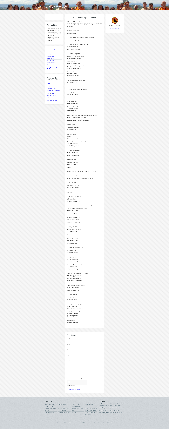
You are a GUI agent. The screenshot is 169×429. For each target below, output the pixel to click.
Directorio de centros (52, 52)
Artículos (59, 86)
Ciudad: (69, 349)
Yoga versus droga (49, 412)
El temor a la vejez (76, 404)
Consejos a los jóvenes (90, 410)
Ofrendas (49, 95)
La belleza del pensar (50, 404)
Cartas (54, 88)
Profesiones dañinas (76, 406)
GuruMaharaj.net (56, 7)
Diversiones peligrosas (63, 412)
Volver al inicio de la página (73, 389)
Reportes (49, 98)
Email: (68, 344)
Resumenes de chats (52, 100)
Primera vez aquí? (51, 49)
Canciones (49, 88)
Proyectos (49, 97)
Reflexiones (55, 97)
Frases (48, 93)
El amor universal (49, 406)
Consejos (49, 92)
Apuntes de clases (51, 86)
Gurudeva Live (50, 60)
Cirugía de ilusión (62, 410)
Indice (48, 83)
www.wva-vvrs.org (114, 28)
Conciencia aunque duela (91, 408)
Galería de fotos (50, 56)
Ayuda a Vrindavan (51, 62)
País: (68, 355)
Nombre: (69, 338)
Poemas (54, 95)
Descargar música (51, 58)
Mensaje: (69, 360)
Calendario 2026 (51, 54)
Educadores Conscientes (64, 408)
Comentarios (50, 90)
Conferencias (57, 90)
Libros (52, 93)
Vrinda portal (50, 64)
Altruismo (74, 412)
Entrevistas (54, 92)
